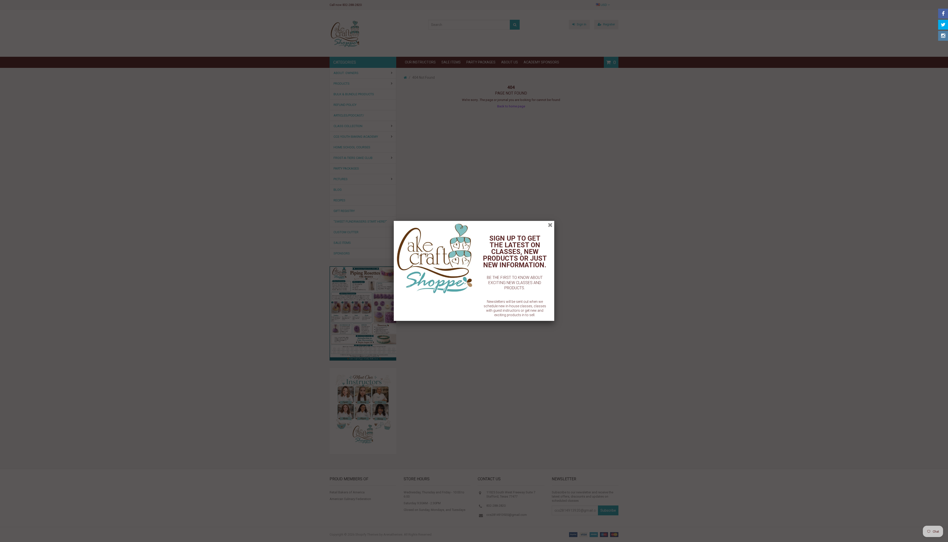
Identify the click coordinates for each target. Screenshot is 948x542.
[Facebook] (943, 14)
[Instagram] (943, 36)
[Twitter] (943, 25)
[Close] (550, 225)
